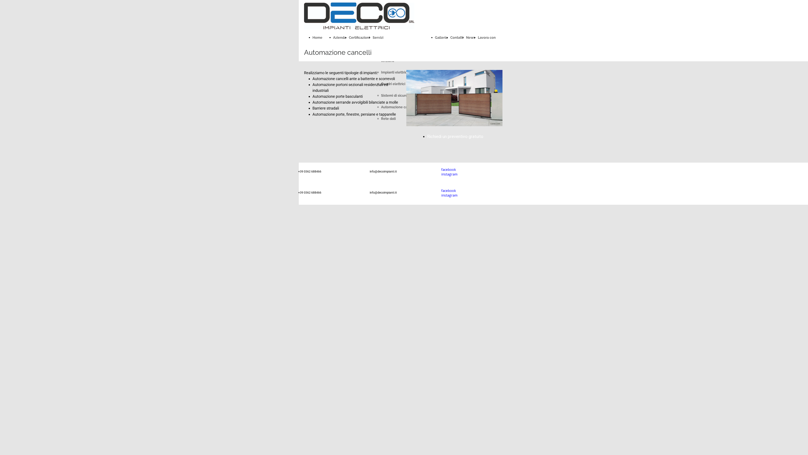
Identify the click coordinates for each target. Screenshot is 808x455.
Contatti (456, 38)
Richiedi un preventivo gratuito (455, 136)
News (470, 38)
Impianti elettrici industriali (403, 72)
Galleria (441, 38)
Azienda (339, 38)
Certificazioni (359, 38)
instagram (449, 195)
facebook (448, 190)
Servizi (378, 38)
